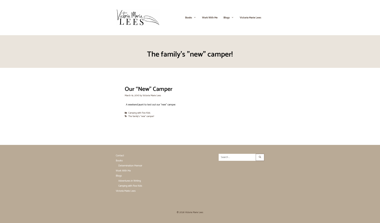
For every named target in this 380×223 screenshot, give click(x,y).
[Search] (260, 157)
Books (188, 18)
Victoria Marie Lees (250, 18)
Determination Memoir (130, 166)
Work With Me (210, 18)
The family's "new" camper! (141, 116)
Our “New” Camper (148, 89)
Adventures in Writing (129, 181)
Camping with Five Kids (139, 113)
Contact (120, 156)
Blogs (227, 18)
